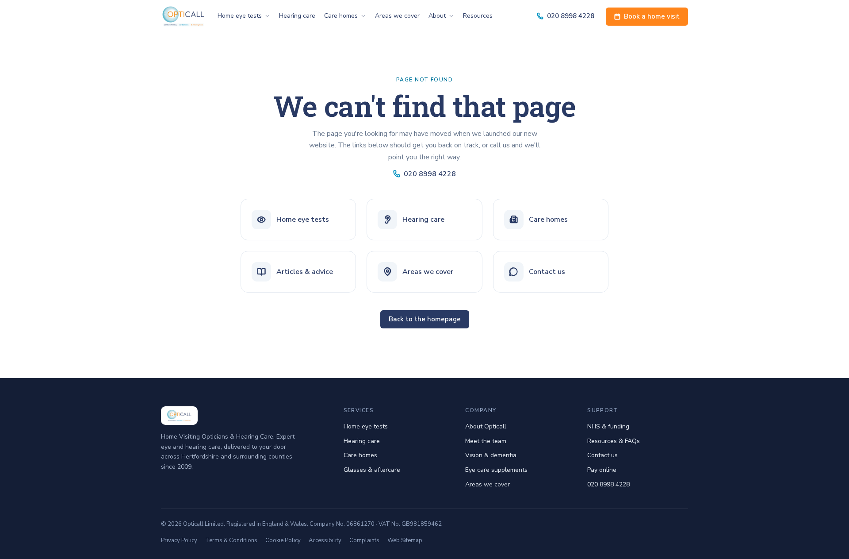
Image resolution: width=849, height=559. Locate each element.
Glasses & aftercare (372, 470)
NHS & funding (608, 426)
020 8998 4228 (570, 16)
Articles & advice (304, 272)
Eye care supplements (496, 470)
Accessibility (325, 540)
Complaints (364, 540)
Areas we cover (397, 16)
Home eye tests (240, 16)
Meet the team (485, 441)
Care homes (341, 16)
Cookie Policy (283, 540)
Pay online (601, 470)
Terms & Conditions (231, 540)
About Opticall (485, 426)
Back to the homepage (425, 319)
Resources (478, 16)
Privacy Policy (179, 540)
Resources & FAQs (613, 441)
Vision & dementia (490, 455)
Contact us (547, 272)
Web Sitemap (404, 540)
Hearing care (297, 16)
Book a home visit (652, 16)
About (437, 16)
